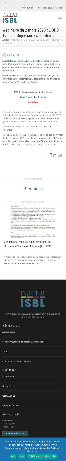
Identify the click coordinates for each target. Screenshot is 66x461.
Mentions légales (10, 405)
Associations (8, 331)
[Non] (62, 449)
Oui (13, 456)
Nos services (8, 386)
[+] (33, 221)
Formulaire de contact (14, 433)
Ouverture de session (31, 8)
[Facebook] (5, 2)
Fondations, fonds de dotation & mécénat (22, 341)
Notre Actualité (9, 395)
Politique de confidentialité (42, 456)
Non (22, 456)
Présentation (8, 376)
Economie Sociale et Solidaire (16, 361)
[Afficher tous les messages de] (4, 55)
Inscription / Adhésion (52, 8)
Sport (5, 351)
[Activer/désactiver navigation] (60, 17)
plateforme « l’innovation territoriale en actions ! (29, 60)
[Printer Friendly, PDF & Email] (55, 155)
